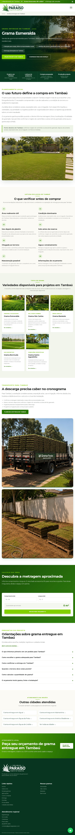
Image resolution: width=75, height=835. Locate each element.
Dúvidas (4, 800)
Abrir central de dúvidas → (10, 646)
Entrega (4, 798)
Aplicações (5, 793)
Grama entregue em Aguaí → (14, 712)
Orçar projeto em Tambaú (13, 57)
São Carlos (43, 789)
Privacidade (5, 802)
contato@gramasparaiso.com (11, 826)
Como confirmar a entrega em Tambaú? (18, 663)
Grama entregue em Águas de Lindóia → (18, 724)
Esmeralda (43, 786)
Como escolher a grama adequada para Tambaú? (21, 657)
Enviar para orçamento (37, 611)
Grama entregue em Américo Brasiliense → (55, 718)
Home (3, 13)
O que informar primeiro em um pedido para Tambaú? (23, 652)
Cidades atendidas (7, 804)
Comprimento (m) (9, 596)
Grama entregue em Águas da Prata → (17, 718)
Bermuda (43, 793)
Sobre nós (5, 789)
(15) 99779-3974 (6, 824)
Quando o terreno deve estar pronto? (16, 669)
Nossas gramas (6, 791)
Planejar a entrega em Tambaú (15, 412)
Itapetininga (5, 814)
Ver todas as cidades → (48, 724)
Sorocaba (5, 817)
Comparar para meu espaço (38, 57)
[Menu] (71, 7)
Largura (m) (41, 596)
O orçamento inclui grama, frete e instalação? (20, 680)
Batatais (42, 791)
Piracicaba (5, 821)
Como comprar (6, 795)
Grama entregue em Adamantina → (53, 712)
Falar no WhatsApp (66, 746)
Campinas (5, 819)
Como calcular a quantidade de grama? (17, 675)
